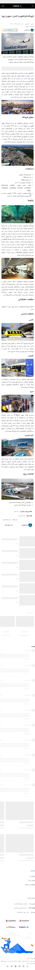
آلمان (25, 79)
